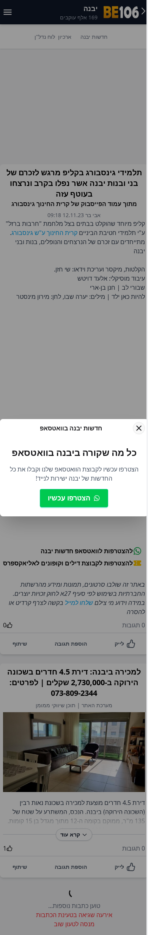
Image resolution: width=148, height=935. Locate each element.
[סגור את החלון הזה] (133, 422)
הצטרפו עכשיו (69, 503)
